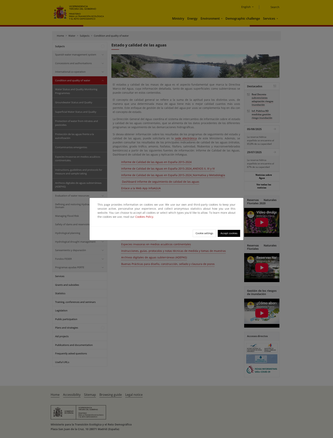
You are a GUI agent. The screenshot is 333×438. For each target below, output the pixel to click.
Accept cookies (228, 233)
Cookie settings (204, 233)
